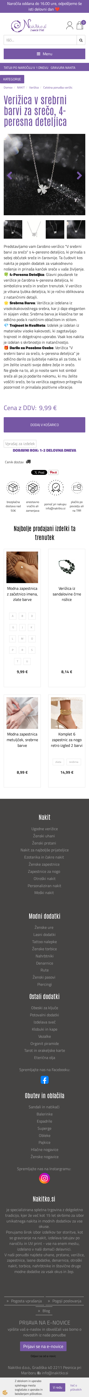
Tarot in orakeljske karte (44, 1050)
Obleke (44, 1135)
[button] (79, 176)
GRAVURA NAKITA (63, 67)
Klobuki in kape (44, 1029)
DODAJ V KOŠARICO (44, 424)
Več (22, 595)
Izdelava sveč (45, 1022)
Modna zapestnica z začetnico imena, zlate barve (22, 594)
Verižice (34, 87)
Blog (46, 1311)
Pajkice (44, 1142)
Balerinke (45, 1114)
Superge (44, 1128)
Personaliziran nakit (44, 886)
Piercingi (44, 984)
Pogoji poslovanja (66, 1301)
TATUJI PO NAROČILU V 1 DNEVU (26, 67)
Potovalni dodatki (44, 1015)
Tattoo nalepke (44, 942)
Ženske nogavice (45, 1157)
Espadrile (44, 1121)
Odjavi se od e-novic (43, 1356)
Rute (45, 970)
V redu (57, 1387)
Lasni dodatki (44, 934)
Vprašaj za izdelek (20, 444)
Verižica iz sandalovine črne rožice (67, 594)
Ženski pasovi (44, 977)
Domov (8, 87)
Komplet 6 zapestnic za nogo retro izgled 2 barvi (67, 739)
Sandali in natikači (45, 1107)
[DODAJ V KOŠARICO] (66, 608)
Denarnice (44, 963)
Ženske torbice (44, 949)
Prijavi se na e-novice (43, 1346)
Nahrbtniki (45, 956)
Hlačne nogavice (44, 1149)
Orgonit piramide (44, 1043)
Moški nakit (44, 893)
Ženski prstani (44, 843)
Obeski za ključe (44, 1008)
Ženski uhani (44, 836)
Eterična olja (44, 1057)
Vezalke (44, 1036)
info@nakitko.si (55, 1373)
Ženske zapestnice (45, 864)
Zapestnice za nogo (44, 871)
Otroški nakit (45, 878)
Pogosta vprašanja (26, 1301)
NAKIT (21, 87)
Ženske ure (44, 927)
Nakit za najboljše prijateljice (45, 850)
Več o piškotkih (76, 1387)
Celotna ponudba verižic (57, 87)
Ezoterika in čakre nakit (44, 857)
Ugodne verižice (44, 829)
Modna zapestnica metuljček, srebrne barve (22, 739)
